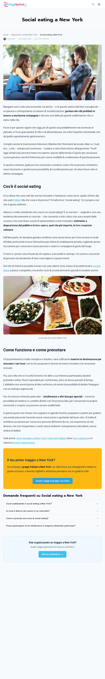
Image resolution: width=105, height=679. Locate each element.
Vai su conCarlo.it (51, 554)
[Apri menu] (99, 4)
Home (5, 35)
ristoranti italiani (57, 438)
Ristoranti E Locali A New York (24, 35)
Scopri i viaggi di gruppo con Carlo (52, 481)
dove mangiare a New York (31, 438)
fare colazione (81, 438)
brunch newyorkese (24, 442)
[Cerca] (93, 4)
